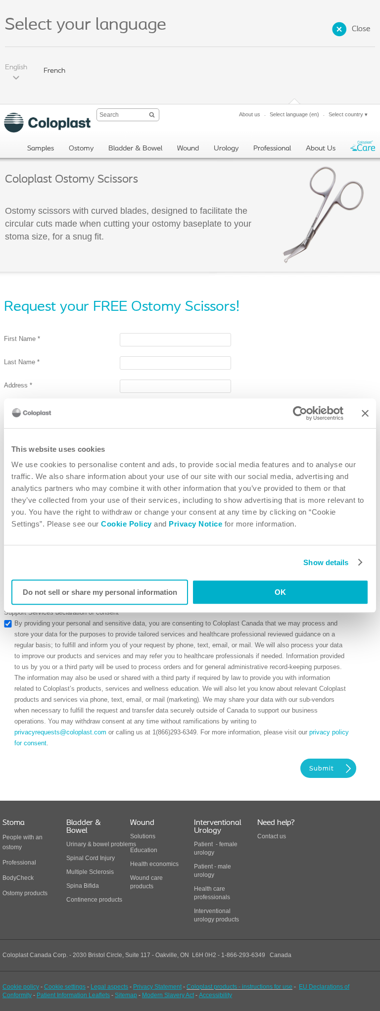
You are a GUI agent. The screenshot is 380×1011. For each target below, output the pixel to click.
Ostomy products (25, 893)
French (54, 71)
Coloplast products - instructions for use (239, 986)
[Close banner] (365, 413)
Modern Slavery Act (168, 995)
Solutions (142, 836)
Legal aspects (109, 986)
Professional (19, 862)
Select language (294, 114)
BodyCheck (18, 877)
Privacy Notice (195, 524)
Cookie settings (65, 986)
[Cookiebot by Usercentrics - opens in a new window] (300, 413)
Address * (18, 385)
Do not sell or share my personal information (100, 592)
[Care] (362, 148)
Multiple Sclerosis (90, 871)
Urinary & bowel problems (101, 844)
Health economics (154, 864)
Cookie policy (20, 986)
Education (143, 850)
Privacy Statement (157, 986)
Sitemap (126, 995)
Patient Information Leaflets (73, 995)
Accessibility (215, 995)
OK (280, 592)
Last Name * (22, 362)
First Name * (22, 339)
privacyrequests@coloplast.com (60, 732)
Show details (325, 562)
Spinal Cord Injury (90, 858)
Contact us (271, 836)
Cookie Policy (126, 524)
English (16, 67)
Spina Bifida (82, 885)
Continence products (94, 899)
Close (361, 29)
